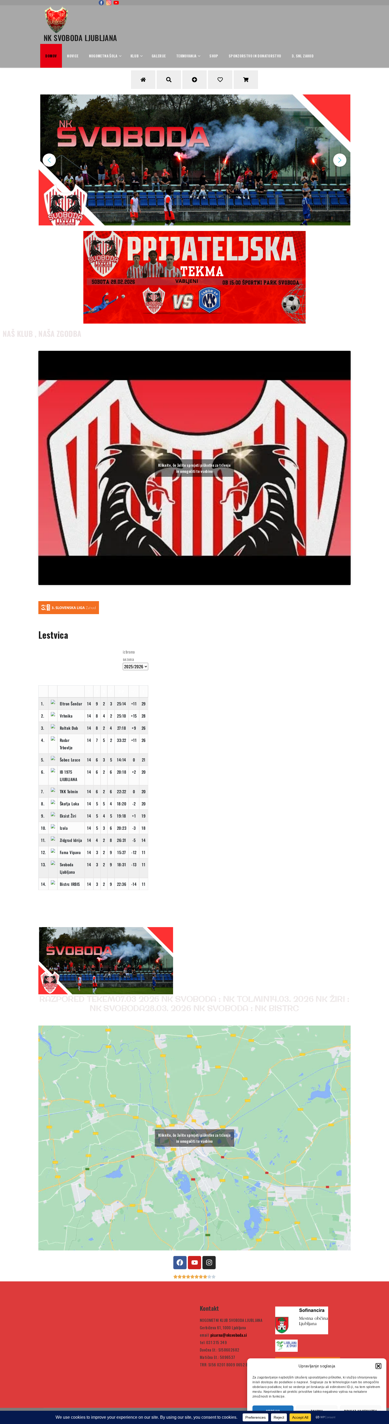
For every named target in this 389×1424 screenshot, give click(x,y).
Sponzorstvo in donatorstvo (255, 55)
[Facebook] (180, 1262)
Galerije (159, 55)
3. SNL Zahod (303, 55)
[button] (378, 1366)
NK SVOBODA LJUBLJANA (80, 37)
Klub (134, 55)
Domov (51, 55)
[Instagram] (209, 1262)
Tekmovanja (186, 55)
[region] (194, 159)
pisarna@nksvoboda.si (228, 1335)
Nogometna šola (103, 55)
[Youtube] (194, 1262)
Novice (72, 55)
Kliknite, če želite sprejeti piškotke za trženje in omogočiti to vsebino (194, 468)
